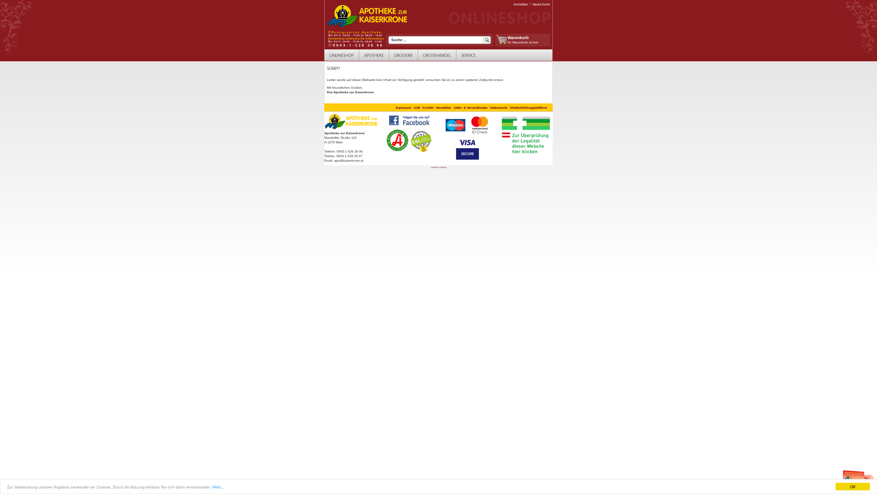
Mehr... (218, 487)
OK (853, 486)
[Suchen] (487, 40)
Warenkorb (518, 37)
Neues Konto (541, 4)
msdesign (442, 167)
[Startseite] (367, 27)
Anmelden (521, 4)
